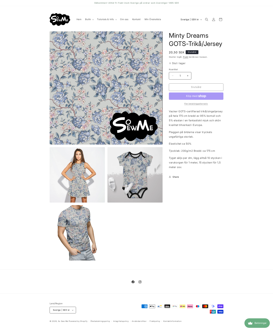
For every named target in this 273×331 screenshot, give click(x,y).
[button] (89, 19)
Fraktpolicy (155, 321)
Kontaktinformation (172, 321)
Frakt (185, 57)
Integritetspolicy (121, 321)
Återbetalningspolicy (100, 321)
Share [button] (176, 176)
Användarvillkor (139, 321)
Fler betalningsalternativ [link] (196, 103)
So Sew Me (63, 321)
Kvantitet (173, 69)
